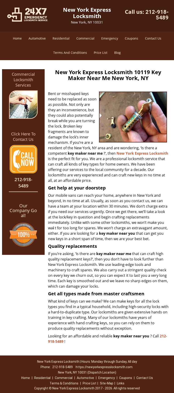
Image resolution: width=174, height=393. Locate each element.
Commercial (85, 38)
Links (120, 383)
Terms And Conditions (70, 52)
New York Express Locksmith (142, 153)
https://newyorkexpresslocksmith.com (104, 367)
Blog (117, 52)
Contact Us (153, 38)
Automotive (37, 38)
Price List (100, 52)
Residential (61, 38)
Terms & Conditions (64, 383)
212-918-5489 (157, 15)
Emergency (109, 38)
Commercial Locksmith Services (23, 79)
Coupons (131, 38)
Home (17, 38)
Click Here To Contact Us (23, 136)
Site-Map (106, 383)
